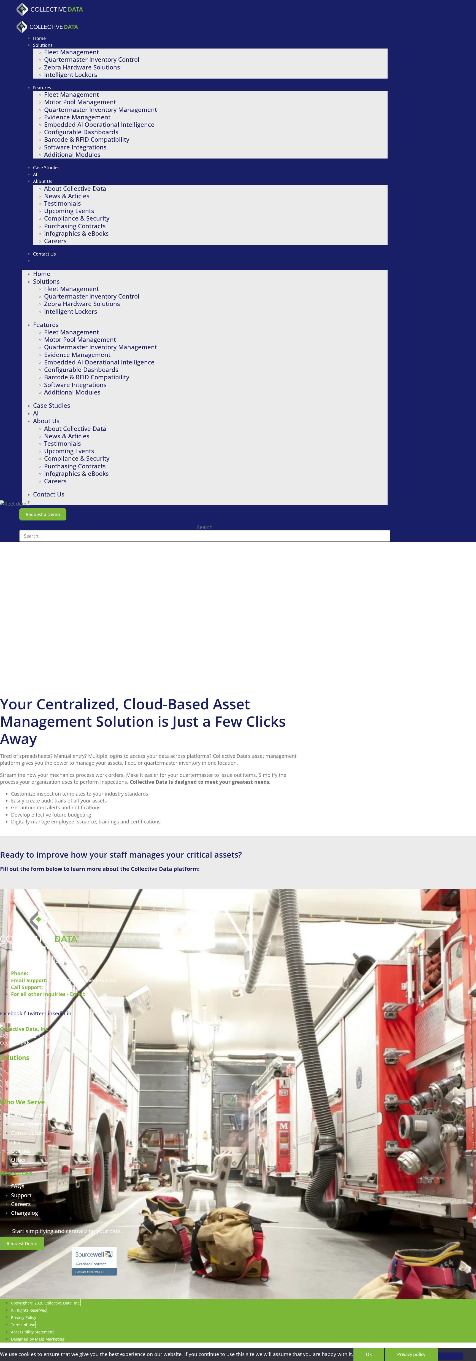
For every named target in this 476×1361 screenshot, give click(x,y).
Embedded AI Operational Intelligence (99, 124)
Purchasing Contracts (75, 226)
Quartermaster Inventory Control (91, 59)
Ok (369, 1354)
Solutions (43, 45)
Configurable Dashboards (81, 132)
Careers (55, 241)
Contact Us (44, 254)
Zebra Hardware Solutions (82, 67)
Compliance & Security (76, 218)
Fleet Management (71, 52)
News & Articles (67, 196)
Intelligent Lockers (70, 75)
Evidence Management (77, 117)
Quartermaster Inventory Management (100, 110)
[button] (42, 514)
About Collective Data (75, 188)
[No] (450, 1356)
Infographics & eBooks (76, 233)
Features (42, 88)
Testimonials (62, 203)
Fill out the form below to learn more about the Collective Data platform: (100, 869)
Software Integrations (75, 147)
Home (39, 38)
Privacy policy (411, 1354)
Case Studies (46, 168)
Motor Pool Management (80, 102)
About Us (42, 181)
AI (35, 174)
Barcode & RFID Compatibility (86, 139)
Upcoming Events (69, 211)
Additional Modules (72, 155)
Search (205, 527)
